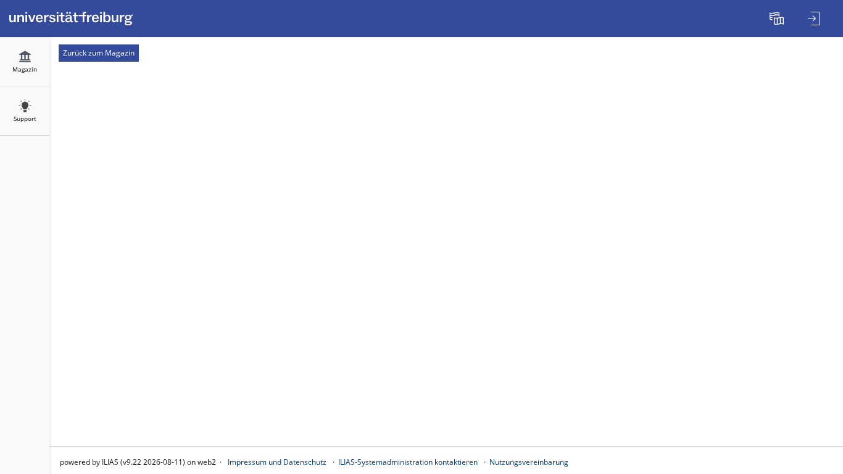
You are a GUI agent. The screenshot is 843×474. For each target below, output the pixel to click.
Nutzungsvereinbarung (528, 462)
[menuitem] (778, 18)
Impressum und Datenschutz (277, 462)
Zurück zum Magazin (99, 53)
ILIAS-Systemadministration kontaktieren (408, 462)
